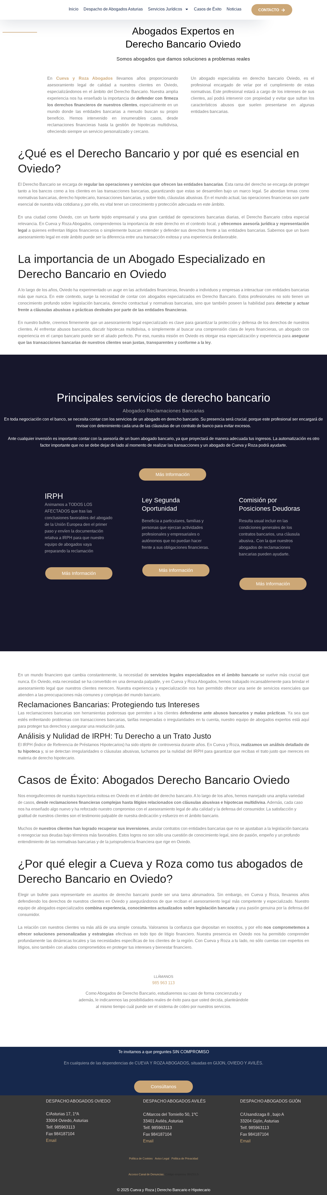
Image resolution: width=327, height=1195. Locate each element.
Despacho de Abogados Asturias (113, 9)
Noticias (234, 9)
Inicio (73, 9)
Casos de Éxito (207, 9)
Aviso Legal (163, 1158)
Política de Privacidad (184, 1158)
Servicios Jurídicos (165, 9)
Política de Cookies (142, 1158)
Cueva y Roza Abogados (84, 78)
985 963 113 (163, 983)
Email (51, 1140)
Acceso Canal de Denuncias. (147, 1174)
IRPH (54, 496)
